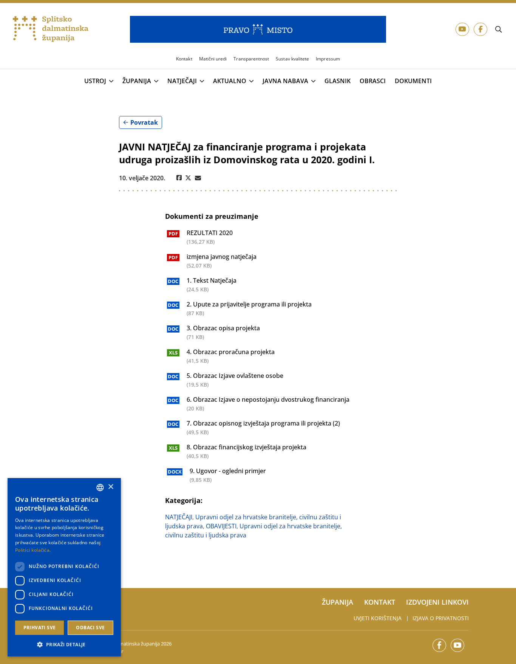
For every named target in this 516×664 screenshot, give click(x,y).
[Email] (198, 178)
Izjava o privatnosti (440, 618)
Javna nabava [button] (285, 81)
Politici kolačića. (33, 550)
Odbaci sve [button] (90, 627)
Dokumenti (413, 81)
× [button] (110, 487)
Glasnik (337, 81)
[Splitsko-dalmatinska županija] (50, 29)
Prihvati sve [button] (39, 627)
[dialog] (64, 567)
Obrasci (373, 81)
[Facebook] (179, 178)
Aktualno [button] (229, 81)
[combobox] (100, 487)
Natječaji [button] (182, 81)
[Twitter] (188, 178)
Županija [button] (136, 81)
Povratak (144, 122)
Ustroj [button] (95, 81)
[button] (64, 644)
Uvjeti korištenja (378, 618)
